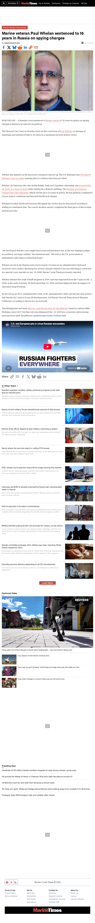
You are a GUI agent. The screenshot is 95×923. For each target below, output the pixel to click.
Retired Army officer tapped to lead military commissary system (29, 428)
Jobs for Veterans (77, 899)
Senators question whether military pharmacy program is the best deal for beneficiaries (31, 391)
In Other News (9, 385)
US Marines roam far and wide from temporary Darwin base (28, 782)
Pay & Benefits (44, 3)
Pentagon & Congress (70, 3)
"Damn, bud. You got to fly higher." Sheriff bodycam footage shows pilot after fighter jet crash (48, 667)
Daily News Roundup (14, 27)
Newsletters (31, 896)
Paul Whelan (66, 131)
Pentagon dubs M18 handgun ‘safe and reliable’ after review (28, 794)
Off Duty (84, 3)
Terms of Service (11, 896)
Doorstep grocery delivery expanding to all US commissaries (28, 564)
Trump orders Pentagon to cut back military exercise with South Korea (40, 679)
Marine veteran (52, 120)
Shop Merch (31, 902)
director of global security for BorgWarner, (48, 308)
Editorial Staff (54, 902)
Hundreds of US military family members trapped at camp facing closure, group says (39, 770)
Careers (74, 896)
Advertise (52, 893)
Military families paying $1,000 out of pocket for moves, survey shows (32, 525)
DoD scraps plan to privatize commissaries (20, 506)
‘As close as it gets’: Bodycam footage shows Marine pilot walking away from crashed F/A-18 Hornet (46, 788)
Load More (47, 582)
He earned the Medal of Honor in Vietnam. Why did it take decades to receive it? (37, 776)
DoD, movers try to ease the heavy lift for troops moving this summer (32, 467)
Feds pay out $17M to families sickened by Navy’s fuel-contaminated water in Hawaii (32, 488)
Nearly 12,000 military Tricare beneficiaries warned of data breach (31, 409)
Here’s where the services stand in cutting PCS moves (25, 448)
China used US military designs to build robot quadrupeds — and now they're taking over (37, 650)
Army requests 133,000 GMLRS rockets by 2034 (33, 655)
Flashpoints (56, 3)
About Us (74, 893)
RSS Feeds (31, 899)
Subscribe (31, 893)
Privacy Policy (10, 893)
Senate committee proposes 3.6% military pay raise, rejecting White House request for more (31, 546)
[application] (47, 622)
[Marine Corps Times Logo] (29, 3)
